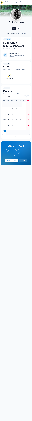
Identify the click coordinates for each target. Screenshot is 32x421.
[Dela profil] (18, 28)
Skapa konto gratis (11, 160)
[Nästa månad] (28, 96)
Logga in (23, 160)
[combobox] (15, 2)
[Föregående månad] (25, 96)
